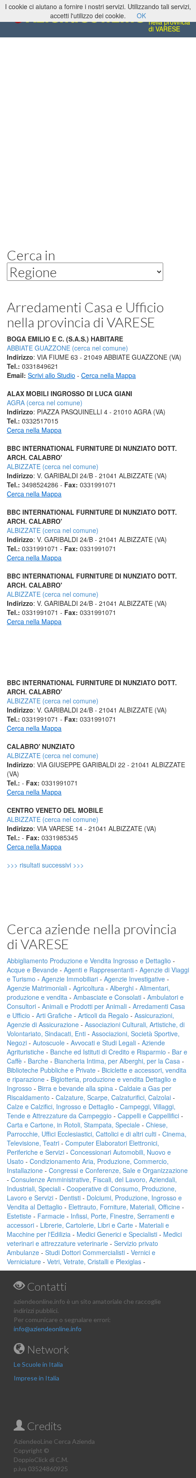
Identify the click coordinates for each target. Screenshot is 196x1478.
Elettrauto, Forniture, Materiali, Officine (124, 1206)
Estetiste (19, 1215)
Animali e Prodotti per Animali (84, 1006)
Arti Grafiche (54, 1015)
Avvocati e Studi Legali (103, 1042)
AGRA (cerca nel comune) (45, 402)
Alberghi (122, 987)
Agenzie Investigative (134, 978)
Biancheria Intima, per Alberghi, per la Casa (117, 1060)
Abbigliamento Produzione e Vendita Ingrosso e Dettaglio (89, 960)
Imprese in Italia (36, 1378)
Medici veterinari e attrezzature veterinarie (94, 1239)
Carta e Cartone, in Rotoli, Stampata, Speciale (73, 1124)
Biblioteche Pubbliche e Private (51, 1070)
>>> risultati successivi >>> (61, 864)
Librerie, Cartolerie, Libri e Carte (86, 1225)
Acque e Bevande (32, 969)
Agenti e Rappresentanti (99, 969)
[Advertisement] (98, 135)
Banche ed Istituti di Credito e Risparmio (108, 1051)
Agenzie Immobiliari (69, 978)
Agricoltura (88, 987)
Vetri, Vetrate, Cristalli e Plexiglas (94, 1261)
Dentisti (70, 1197)
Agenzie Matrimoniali (37, 987)
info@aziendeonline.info (48, 1329)
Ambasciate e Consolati (107, 997)
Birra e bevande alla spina (75, 1088)
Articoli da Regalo (103, 1015)
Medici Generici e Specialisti (117, 1234)
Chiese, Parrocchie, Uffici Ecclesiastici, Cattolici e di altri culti (87, 1129)
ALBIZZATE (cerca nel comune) (52, 466)
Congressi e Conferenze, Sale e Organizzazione (118, 1170)
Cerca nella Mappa (108, 375)
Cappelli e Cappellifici (148, 1115)
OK (141, 15)
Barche (38, 1060)
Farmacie (51, 1215)
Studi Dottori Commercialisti (85, 1252)
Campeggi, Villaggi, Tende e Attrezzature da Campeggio (91, 1111)
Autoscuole (49, 1042)
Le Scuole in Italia (38, 1364)
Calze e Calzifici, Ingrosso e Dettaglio (60, 1106)
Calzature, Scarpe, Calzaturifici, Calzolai (113, 1097)
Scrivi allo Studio (51, 375)
